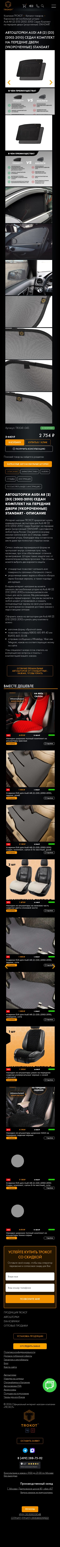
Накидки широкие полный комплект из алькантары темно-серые (26, 1234)
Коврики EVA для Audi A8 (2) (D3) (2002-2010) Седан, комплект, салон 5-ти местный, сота (28, 1184)
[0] (24, 6)
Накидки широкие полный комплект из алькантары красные (26, 739)
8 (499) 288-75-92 (30, 1458)
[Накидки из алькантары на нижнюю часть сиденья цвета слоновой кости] (30, 879)
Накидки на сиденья (14, 1378)
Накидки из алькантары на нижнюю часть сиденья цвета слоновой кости (27, 906)
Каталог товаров (34, 15)
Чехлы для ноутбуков (14, 1397)
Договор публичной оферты (18, 1356)
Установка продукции (30, 1336)
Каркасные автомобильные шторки (21, 18)
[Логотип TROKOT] (8, 6)
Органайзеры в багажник (17, 1382)
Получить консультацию (30, 448)
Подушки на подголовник (16, 1393)
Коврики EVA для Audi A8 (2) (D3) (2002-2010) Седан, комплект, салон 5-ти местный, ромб (28, 848)
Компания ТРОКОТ (13, 15)
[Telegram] (25, 1451)
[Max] (32, 1451)
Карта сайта (10, 1367)
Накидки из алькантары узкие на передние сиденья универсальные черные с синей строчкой (28, 1075)
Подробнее (49, 743)
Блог (6, 1363)
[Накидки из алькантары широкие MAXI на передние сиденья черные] (30, 1107)
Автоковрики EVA (12, 1386)
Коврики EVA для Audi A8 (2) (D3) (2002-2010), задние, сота (29, 961)
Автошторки (10, 1374)
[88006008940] (37, 6)
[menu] (53, 6)
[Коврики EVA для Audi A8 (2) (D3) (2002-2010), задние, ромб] (30, 769)
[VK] (27, 1430)
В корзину (15, 442)
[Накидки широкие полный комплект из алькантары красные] (30, 712)
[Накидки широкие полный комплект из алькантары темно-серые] (30, 1211)
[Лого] (30, 1418)
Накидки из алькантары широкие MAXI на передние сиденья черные (27, 1134)
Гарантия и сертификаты (16, 1359)
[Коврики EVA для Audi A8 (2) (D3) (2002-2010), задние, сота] (30, 936)
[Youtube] (33, 1430)
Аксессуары (10, 1389)
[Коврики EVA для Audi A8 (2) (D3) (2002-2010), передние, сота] (30, 990)
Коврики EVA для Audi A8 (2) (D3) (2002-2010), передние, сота (29, 1015)
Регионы (30, 1509)
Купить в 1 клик (37, 442)
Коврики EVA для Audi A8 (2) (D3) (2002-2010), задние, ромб (29, 794)
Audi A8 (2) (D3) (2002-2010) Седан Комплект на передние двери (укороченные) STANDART (27, 23)
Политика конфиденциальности (19, 1352)
